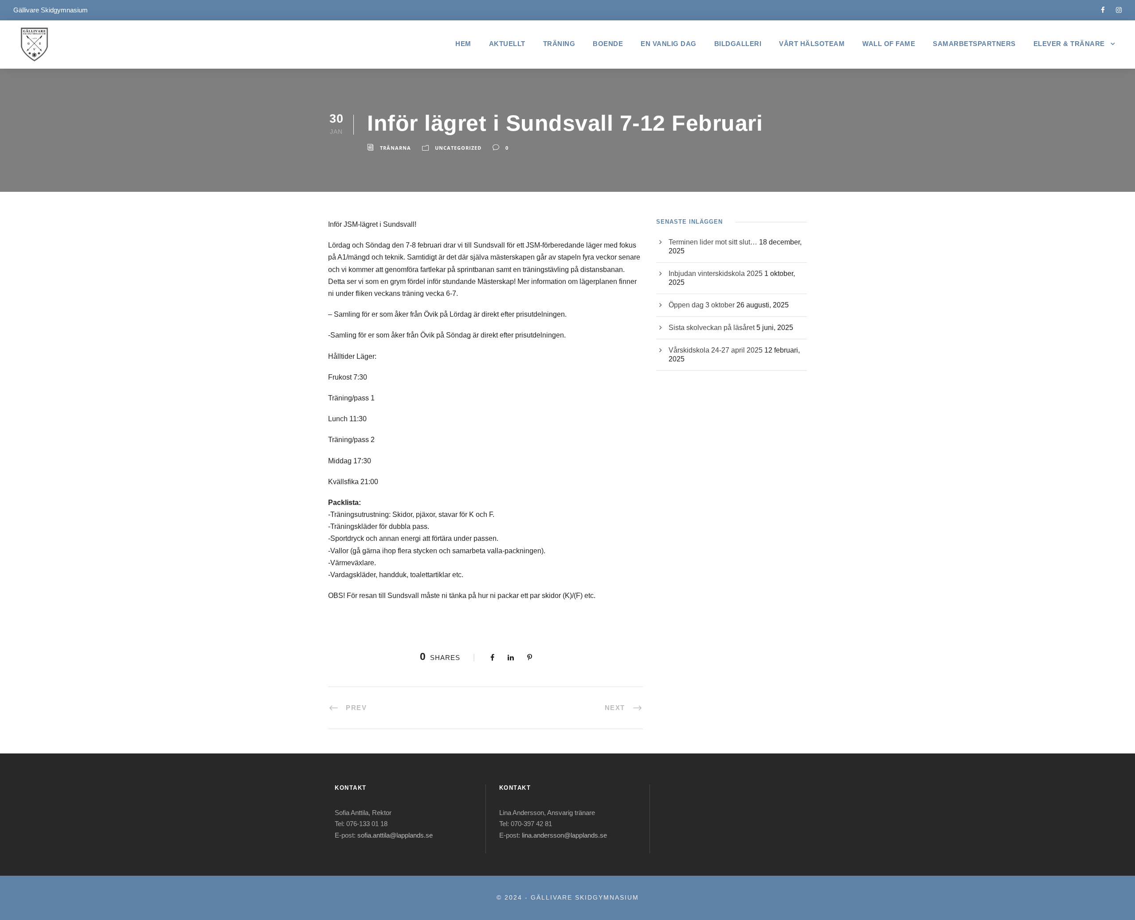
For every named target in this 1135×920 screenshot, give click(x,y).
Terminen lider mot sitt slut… (713, 242)
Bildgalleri (738, 43)
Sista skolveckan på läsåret (712, 327)
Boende (608, 43)
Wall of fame (888, 43)
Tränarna (395, 147)
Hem (463, 43)
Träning (559, 43)
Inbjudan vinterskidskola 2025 (716, 273)
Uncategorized (458, 147)
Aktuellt (507, 43)
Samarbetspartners (974, 43)
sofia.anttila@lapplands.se (395, 835)
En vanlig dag (669, 43)
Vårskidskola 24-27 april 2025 (716, 350)
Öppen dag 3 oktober (702, 305)
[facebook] (1103, 10)
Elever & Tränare (1069, 43)
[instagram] (1119, 10)
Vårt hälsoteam (812, 43)
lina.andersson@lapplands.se (564, 835)
